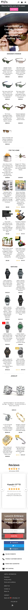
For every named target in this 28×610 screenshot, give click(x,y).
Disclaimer (7, 577)
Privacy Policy (7, 579)
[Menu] (25, 2)
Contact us (7, 589)
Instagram (15, 549)
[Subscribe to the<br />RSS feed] (12, 605)
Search (18, 2)
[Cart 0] (22, 2)
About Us (6, 591)
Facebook (15, 542)
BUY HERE (14, 9)
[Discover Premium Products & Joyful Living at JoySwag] (9, 2)
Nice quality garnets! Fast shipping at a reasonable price (14, 494)
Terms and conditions (10, 582)
